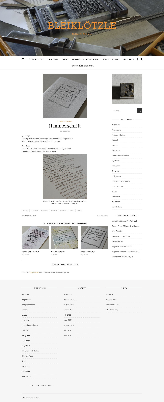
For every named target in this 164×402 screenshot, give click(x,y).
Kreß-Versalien (88, 251)
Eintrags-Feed (111, 299)
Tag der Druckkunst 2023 (122, 246)
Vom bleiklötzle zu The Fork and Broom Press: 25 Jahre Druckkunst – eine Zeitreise (126, 226)
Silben (114, 191)
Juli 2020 (67, 330)
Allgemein (116, 125)
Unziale (79, 210)
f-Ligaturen (116, 150)
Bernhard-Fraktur (30, 251)
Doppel (115, 140)
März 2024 (68, 294)
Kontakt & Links (111, 59)
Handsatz (63, 210)
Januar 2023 (68, 310)
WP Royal (36, 398)
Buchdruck (44, 210)
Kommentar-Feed (112, 305)
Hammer (54, 210)
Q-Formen (116, 171)
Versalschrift (117, 207)
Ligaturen (53, 59)
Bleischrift (35, 210)
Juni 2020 (67, 335)
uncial (71, 210)
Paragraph (116, 166)
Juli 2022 (67, 315)
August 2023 (69, 305)
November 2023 (70, 299)
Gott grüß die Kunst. (83, 66)
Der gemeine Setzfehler (121, 236)
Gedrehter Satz (118, 241)
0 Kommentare (102, 216)
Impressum (128, 59)
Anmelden (110, 294)
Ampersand (116, 130)
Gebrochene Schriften (120, 155)
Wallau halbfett (58, 251)
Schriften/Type (36, 59)
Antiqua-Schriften (118, 135)
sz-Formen (116, 196)
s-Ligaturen (116, 176)
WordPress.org (111, 310)
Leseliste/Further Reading (85, 59)
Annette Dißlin (30, 216)
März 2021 (68, 320)
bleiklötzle (82, 25)
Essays (65, 59)
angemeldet (34, 272)
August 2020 (69, 325)
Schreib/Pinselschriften (121, 181)
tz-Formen (116, 202)
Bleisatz (25, 210)
